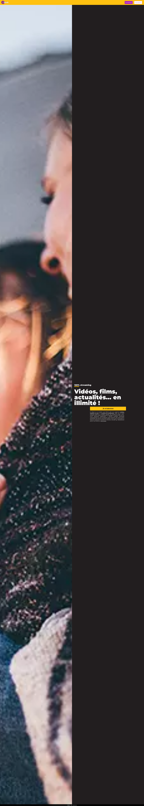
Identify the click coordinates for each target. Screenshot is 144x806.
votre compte (103, 421)
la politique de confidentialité (107, 413)
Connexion (128, 2)
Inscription (138, 2)
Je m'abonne (108, 409)
